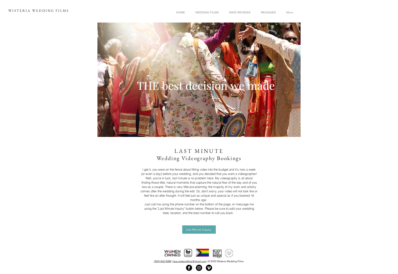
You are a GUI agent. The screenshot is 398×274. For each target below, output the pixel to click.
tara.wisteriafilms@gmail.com (189, 261)
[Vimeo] (209, 268)
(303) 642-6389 (162, 261)
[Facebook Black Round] (189, 268)
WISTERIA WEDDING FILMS (38, 10)
